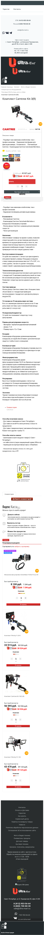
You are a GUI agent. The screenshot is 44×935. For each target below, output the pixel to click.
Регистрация (10, 932)
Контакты (17, 9)
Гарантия (6, 9)
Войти (3, 932)
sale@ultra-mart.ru (23, 30)
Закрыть (7, 197)
